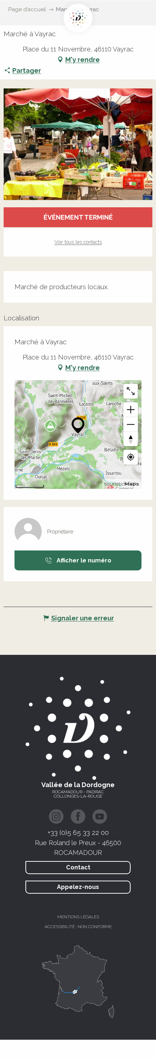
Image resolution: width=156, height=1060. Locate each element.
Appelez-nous (78, 887)
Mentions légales (78, 917)
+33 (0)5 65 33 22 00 (78, 832)
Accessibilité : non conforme (78, 926)
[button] (78, 144)
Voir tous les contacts (78, 242)
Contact (78, 867)
